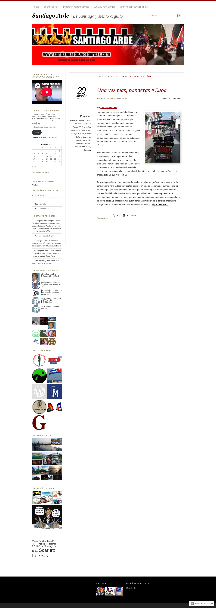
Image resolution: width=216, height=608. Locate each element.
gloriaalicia (45, 274)
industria (79, 143)
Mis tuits (35, 185)
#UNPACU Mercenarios (104, 7)
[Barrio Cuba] (39, 391)
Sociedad (87, 150)
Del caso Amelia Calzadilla (44, 236)
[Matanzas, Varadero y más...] (39, 422)
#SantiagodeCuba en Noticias (134, 7)
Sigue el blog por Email (47, 111)
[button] (41, 445)
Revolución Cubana (82, 147)
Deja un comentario (172, 98)
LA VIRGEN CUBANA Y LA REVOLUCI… (51, 300)
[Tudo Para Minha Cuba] (54, 407)
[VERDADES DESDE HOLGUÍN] (39, 360)
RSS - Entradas (40, 204)
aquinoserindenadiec (49, 282)
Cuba (75, 124)
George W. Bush (77, 134)
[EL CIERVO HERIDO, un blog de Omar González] (39, 376)
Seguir (36, 132)
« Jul (34, 167)
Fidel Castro (85, 130)
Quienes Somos (51, 7)
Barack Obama (84, 120)
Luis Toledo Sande (108, 108)
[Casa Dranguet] (39, 407)
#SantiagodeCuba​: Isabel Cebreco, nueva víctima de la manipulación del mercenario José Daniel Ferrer (46, 253)
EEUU (81, 127)
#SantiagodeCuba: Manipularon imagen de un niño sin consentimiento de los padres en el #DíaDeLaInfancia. (46, 243)
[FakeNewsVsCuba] (54, 360)
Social (124, 98)
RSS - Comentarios (41, 209)
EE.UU (50, 541)
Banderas (74, 120)
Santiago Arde (50, 15)
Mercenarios (38, 543)
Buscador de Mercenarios (76, 7)
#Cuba (35, 541)
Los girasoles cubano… (50, 290)
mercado (86, 143)
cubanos (81, 124)
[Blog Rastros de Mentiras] (54, 391)
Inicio (36, 7)
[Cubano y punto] (54, 376)
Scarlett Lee (43, 553)
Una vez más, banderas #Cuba (132, 90)
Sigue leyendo (160, 204)
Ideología (86, 140)
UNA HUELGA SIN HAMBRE (50, 275)
